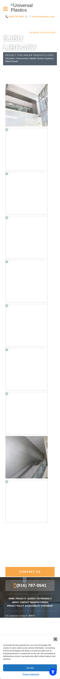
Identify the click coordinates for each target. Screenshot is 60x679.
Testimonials (44, 598)
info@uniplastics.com (43, 16)
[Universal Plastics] (30, 7)
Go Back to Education (42, 32)
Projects (21, 598)
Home (12, 598)
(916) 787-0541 (17, 16)
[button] (55, 639)
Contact (24, 602)
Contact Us (30, 571)
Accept (30, 667)
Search (31, 598)
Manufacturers (39, 602)
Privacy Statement (31, 674)
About (15, 602)
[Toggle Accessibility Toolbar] (53, 672)
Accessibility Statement (39, 606)
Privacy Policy (15, 606)
